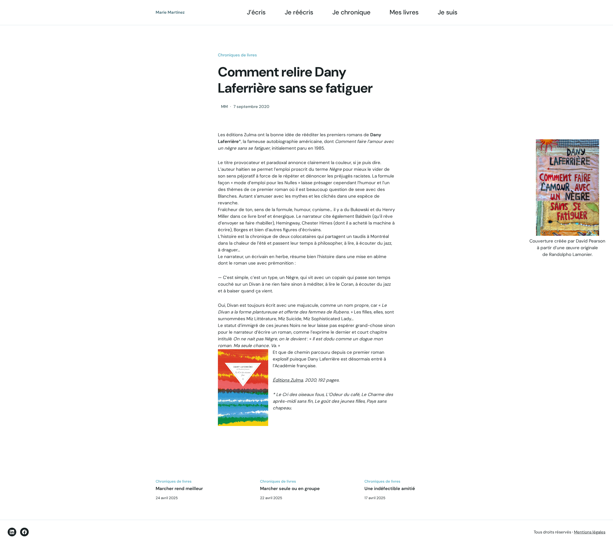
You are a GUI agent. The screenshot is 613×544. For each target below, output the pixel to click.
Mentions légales (589, 532)
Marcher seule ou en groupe (290, 488)
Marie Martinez (170, 12)
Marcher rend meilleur (179, 488)
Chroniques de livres (237, 55)
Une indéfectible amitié (389, 488)
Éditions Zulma (288, 380)
